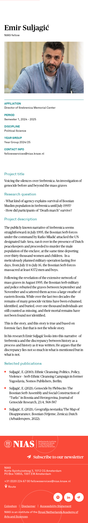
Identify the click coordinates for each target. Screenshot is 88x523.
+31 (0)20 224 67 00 (17, 481)
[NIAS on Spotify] (57, 497)
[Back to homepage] (30, 444)
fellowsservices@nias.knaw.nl (51, 481)
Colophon (10, 506)
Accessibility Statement (55, 506)
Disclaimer (28, 506)
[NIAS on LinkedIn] (68, 497)
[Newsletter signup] (79, 497)
